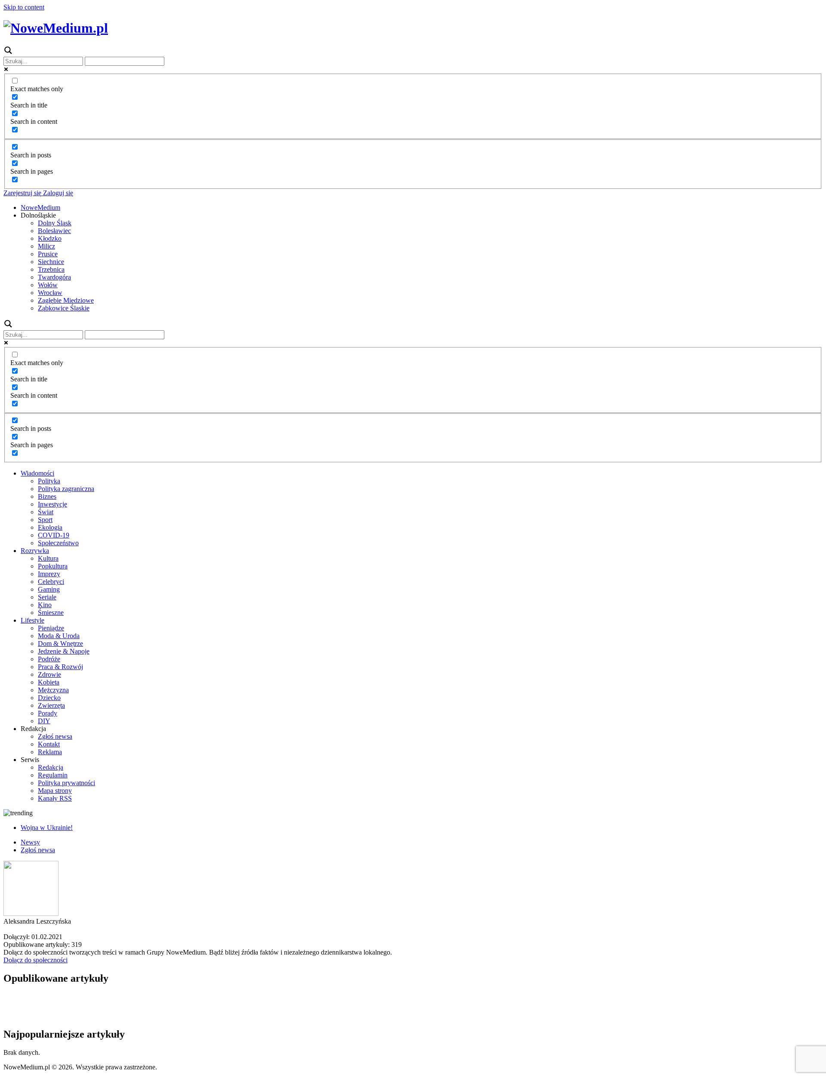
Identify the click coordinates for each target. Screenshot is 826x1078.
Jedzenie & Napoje (63, 651)
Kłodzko (50, 238)
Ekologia (50, 527)
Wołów (48, 285)
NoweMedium (40, 207)
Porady (47, 713)
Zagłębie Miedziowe (66, 300)
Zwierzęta (51, 705)
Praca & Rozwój (60, 666)
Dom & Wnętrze (60, 643)
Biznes (47, 496)
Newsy (30, 842)
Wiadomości (37, 473)
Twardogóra (54, 277)
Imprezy (49, 573)
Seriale (47, 597)
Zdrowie (49, 674)
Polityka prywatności (66, 782)
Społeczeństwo (58, 543)
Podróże (49, 659)
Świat (45, 512)
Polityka (49, 481)
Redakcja (50, 767)
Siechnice (51, 261)
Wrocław (50, 292)
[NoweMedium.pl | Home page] (55, 28)
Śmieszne (51, 612)
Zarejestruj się (22, 193)
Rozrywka (35, 550)
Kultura (48, 558)
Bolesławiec (54, 230)
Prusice (48, 254)
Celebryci (51, 581)
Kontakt (49, 744)
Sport (45, 519)
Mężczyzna (53, 690)
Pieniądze (51, 628)
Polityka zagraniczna (66, 488)
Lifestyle (32, 620)
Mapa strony (55, 790)
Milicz (46, 246)
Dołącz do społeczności (35, 960)
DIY (44, 721)
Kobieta (48, 682)
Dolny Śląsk (54, 223)
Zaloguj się (57, 193)
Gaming (49, 589)
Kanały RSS (55, 798)
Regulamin (53, 775)
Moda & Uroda (59, 635)
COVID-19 (53, 535)
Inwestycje (52, 504)
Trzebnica (51, 269)
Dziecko (49, 697)
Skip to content (23, 7)
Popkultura (53, 566)
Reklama (50, 752)
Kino (45, 604)
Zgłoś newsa (55, 736)
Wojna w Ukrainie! (47, 827)
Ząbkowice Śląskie (63, 308)
